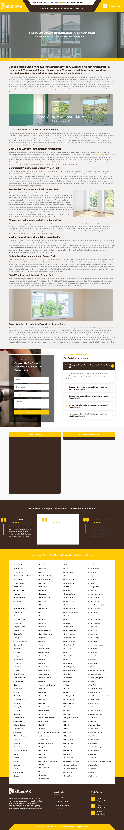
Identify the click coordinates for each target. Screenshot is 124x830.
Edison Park (43, 601)
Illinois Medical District (46, 718)
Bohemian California (20, 641)
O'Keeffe (67, 688)
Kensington (43, 750)
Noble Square (68, 659)
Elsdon (41, 605)
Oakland (67, 692)
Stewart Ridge (94, 637)
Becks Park (18, 623)
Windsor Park (94, 765)
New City (67, 652)
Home (41, 8)
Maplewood (68, 590)
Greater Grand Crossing (47, 685)
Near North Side (69, 637)
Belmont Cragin (19, 630)
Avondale (17, 616)
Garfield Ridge (44, 656)
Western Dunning (95, 747)
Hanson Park (43, 696)
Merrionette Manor (70, 605)
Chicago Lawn (19, 728)
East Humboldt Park (45, 579)
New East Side (69, 656)
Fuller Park (42, 627)
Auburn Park (18, 601)
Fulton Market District (46, 630)
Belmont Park (18, 634)
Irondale (42, 725)
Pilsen (66, 728)
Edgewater (42, 594)
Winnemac (93, 768)
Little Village (68, 565)
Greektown (42, 688)
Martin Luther (68, 597)
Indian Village (43, 721)
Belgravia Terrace (20, 627)
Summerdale (94, 652)
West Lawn (93, 718)
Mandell (67, 587)
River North (68, 772)
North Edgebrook (69, 667)
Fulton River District (45, 634)
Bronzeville (17, 663)
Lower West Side (69, 579)
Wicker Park (93, 754)
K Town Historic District (46, 743)
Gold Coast (43, 667)
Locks (66, 568)
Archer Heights (19, 583)
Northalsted (68, 678)
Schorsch (93, 579)
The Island (93, 667)
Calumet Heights (19, 699)
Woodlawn (93, 772)
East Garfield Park (45, 576)
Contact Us (79, 8)
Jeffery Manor (43, 739)
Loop (66, 576)
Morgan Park (68, 627)
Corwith (16, 758)
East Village (43, 587)
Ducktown (42, 568)
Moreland (67, 623)
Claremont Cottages (20, 736)
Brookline (17, 670)
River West (67, 776)
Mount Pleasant (69, 634)
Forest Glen (43, 616)
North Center (68, 663)
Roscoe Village (94, 568)
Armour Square (19, 590)
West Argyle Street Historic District (100, 696)
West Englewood (95, 710)
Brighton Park (18, 659)
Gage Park (42, 637)
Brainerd (17, 648)
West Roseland (94, 739)
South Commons (95, 608)
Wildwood (93, 758)
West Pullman (94, 728)
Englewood (43, 608)
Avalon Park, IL (101, 814)
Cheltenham (18, 721)
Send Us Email (101, 807)
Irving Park (42, 728)
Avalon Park (18, 59)
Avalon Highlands (20, 608)
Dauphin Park (18, 772)
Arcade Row (18, 579)
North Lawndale (69, 670)
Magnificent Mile (69, 583)
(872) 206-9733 (114, 6)
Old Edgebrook (69, 696)
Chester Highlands (20, 725)
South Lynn (93, 630)
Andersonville (18, 572)
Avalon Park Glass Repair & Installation (62, 827)
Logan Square (69, 572)
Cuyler (16, 768)
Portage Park (68, 743)
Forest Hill (42, 619)
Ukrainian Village (95, 674)
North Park (67, 674)
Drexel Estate (43, 565)
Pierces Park (68, 721)
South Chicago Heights (97, 605)
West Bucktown (94, 699)
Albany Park (18, 565)
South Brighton (94, 597)
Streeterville (93, 648)
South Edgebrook (95, 616)
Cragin (16, 761)
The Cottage (93, 663)
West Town (93, 743)
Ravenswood (68, 758)
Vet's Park (93, 685)
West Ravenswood (96, 732)
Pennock (67, 714)
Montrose (67, 619)
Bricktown (17, 652)
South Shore (94, 634)
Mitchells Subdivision (71, 612)
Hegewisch (43, 699)
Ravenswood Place (70, 768)
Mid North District (69, 608)
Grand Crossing (44, 674)
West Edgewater (95, 703)
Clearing (17, 743)
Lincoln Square (44, 779)
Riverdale (93, 565)
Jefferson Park (44, 736)
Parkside (67, 710)
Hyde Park (42, 714)
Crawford (17, 765)
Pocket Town (68, 739)
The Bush (93, 659)
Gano (41, 645)
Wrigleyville (93, 776)
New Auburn (68, 648)
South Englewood (95, 619)
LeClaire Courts (44, 768)
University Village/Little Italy (98, 678)
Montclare (67, 616)
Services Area (68, 8)
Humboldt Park (44, 710)
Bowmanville (18, 645)
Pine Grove (68, 732)
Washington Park (95, 692)
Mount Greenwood (70, 630)
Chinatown (17, 732)
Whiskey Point (94, 750)
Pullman (67, 754)
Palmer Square (69, 703)
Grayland (42, 681)
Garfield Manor (44, 652)
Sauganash (93, 576)
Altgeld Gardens (19, 568)
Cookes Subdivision (20, 750)
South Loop (93, 627)
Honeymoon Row (45, 707)
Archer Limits (18, 587)
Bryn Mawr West (19, 678)
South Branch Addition (97, 594)
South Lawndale (95, 623)
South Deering (94, 612)
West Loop (93, 721)
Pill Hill (66, 725)
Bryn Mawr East (19, 674)
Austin (16, 605)
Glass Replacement (62, 801)
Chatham (17, 714)
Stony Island (93, 641)
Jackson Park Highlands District (49, 732)
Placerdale (67, 736)
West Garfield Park (96, 714)
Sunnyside (93, 656)
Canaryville (18, 707)
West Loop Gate (95, 725)
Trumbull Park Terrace (97, 670)
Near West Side (69, 645)
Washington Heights (96, 688)
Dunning (42, 572)
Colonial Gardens (20, 747)
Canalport (17, 703)
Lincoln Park (43, 775)
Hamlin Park (43, 692)
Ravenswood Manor (70, 765)
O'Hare (66, 685)
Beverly (16, 637)
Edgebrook (42, 590)
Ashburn (17, 594)
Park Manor (68, 707)
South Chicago (94, 601)
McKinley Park (69, 601)
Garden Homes (44, 648)
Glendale (42, 663)
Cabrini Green (18, 696)
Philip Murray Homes (71, 718)
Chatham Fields (19, 718)
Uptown (92, 681)
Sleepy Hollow (94, 587)
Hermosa (42, 703)
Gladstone (42, 659)
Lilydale (41, 771)
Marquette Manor (69, 594)
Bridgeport (17, 656)
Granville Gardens (45, 678)
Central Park (18, 710)
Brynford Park (18, 681)
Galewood (42, 641)
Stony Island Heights (96, 645)
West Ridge (93, 736)
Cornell (16, 754)
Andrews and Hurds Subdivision (24, 576)
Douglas (17, 776)
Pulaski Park (68, 750)
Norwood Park (69, 681)
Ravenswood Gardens (71, 761)
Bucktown (17, 685)
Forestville (42, 623)
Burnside (17, 692)
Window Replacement (63, 805)
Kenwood (42, 754)
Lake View (42, 758)
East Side (42, 583)
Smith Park (93, 590)
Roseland (93, 572)
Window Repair (61, 798)
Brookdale (17, 667)
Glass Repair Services (52, 8)
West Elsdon (94, 707)
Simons (92, 583)
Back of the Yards (19, 619)
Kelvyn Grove (43, 747)
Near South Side (69, 641)
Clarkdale (17, 739)
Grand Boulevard (44, 670)
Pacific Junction (69, 699)
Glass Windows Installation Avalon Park (36, 59)
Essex (41, 612)
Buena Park (18, 688)
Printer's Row (68, 747)
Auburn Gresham (19, 597)
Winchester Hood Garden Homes (100, 761)
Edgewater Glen (44, 597)
